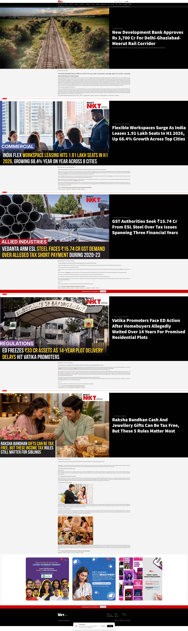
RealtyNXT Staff (127, 123)
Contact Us (116, 614)
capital (65, 506)
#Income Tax (72, 552)
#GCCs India (78, 189)
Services (121, 269)
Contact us (120, 4)
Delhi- (88, 77)
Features (62, 4)
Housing (116, 81)
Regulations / (116, 316)
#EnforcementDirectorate (61, 387)
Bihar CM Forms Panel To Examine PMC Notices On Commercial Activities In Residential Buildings (76, 187)
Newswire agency (127, 217)
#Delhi (59, 95)
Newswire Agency (125, 316)
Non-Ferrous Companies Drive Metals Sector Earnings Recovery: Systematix (73, 286)
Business (66, 4)
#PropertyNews (83, 387)
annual (102, 182)
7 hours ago (122, 123)
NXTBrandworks (103, 4)
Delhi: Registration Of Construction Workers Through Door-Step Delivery (71, 93)
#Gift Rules (64, 552)
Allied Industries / (117, 217)
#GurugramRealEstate (71, 387)
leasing (66, 172)
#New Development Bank (86, 95)
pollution (120, 77)
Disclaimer (116, 616)
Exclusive (93, 4)
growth (94, 171)
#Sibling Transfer (77, 552)
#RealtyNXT (92, 95)
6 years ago (121, 28)
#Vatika (67, 387)
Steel (64, 265)
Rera (116, 4)
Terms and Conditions (110, 616)
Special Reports (82, 4)
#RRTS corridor (97, 95)
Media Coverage (109, 614)
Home (108, 613)
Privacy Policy (124, 614)
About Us (123, 613)
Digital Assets (88, 4)
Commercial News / (117, 123)
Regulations (60, 362)
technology (76, 180)
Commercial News (61, 167)
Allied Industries (61, 260)
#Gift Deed (82, 552)
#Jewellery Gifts (60, 552)
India (67, 278)
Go (130, 4)
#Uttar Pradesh (117, 95)
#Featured (77, 95)
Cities (108, 4)
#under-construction (111, 95)
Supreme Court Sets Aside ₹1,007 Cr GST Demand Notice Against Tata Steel (73, 385)
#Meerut (81, 95)
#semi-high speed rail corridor (104, 95)
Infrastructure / (116, 28)
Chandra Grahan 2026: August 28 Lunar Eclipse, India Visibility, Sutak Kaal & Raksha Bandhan (76, 550)
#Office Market (83, 189)
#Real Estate (59, 189)
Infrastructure (61, 70)
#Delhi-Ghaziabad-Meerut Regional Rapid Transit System (68, 95)
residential (75, 368)
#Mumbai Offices (68, 189)
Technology (76, 4)
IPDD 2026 (97, 4)
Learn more (90, 627)
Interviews (112, 4)
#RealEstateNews (77, 387)
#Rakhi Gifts (68, 552)
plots (107, 374)
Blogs (60, 459)
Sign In (115, 1)
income (66, 480)
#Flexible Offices (74, 189)
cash (84, 545)
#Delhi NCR (63, 189)
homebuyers (60, 368)
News (115, 613)
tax (63, 471)
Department (68, 272)
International (71, 4)
